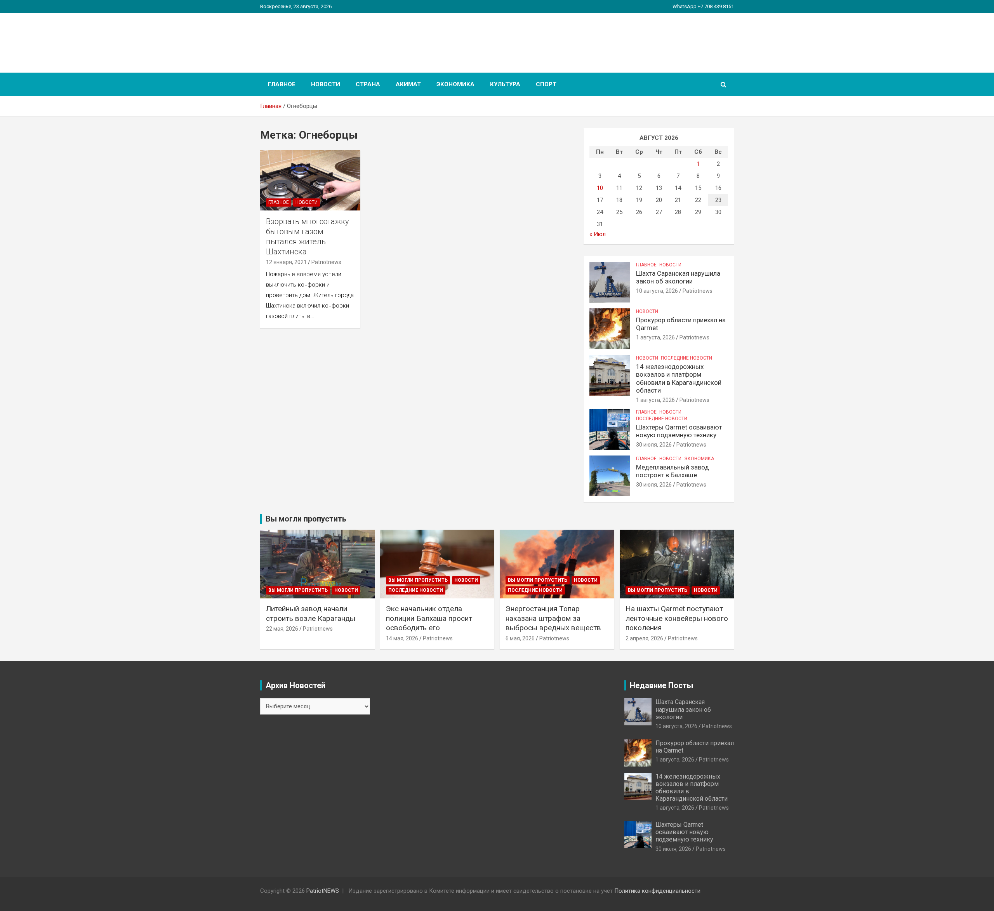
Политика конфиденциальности (657, 890)
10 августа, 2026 (657, 291)
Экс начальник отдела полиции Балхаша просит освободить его (429, 618)
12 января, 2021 (286, 262)
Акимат (408, 84)
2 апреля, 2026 (644, 638)
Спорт (546, 84)
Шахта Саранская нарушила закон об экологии (678, 277)
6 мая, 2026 (520, 638)
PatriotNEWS (305, 39)
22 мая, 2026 (282, 629)
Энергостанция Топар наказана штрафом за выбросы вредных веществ (553, 618)
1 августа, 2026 (655, 337)
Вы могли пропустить (298, 590)
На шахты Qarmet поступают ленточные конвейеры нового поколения (677, 618)
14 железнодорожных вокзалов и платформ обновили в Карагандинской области (678, 378)
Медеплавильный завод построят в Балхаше (672, 471)
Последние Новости (686, 358)
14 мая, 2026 (402, 638)
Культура (505, 84)
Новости (325, 84)
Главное (281, 84)
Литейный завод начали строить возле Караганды (310, 613)
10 (600, 187)
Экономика (455, 84)
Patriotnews (326, 262)
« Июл (597, 234)
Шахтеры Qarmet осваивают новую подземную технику (679, 431)
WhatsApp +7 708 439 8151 (703, 6)
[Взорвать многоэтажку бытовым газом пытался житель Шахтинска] (310, 180)
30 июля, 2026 (654, 445)
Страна (368, 84)
